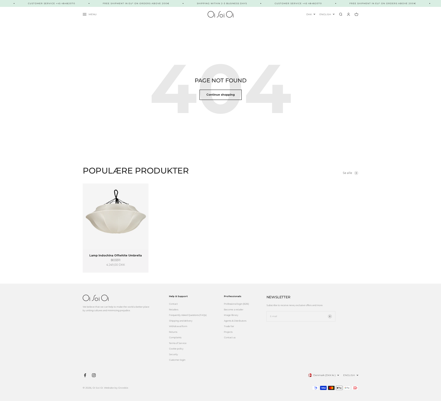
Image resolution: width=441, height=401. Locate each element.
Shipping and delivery (180, 320)
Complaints (175, 337)
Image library (231, 315)
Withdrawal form (178, 326)
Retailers (173, 309)
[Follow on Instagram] (93, 375)
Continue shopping (220, 94)
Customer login (177, 360)
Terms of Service (178, 343)
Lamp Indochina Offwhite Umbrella (115, 255)
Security (173, 354)
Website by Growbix (116, 387)
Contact (173, 304)
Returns (173, 332)
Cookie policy (176, 348)
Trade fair (229, 326)
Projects (228, 332)
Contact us (229, 337)
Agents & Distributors (235, 320)
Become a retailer (233, 309)
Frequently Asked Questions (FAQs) (188, 315)
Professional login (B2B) (236, 304)
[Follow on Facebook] (85, 375)
